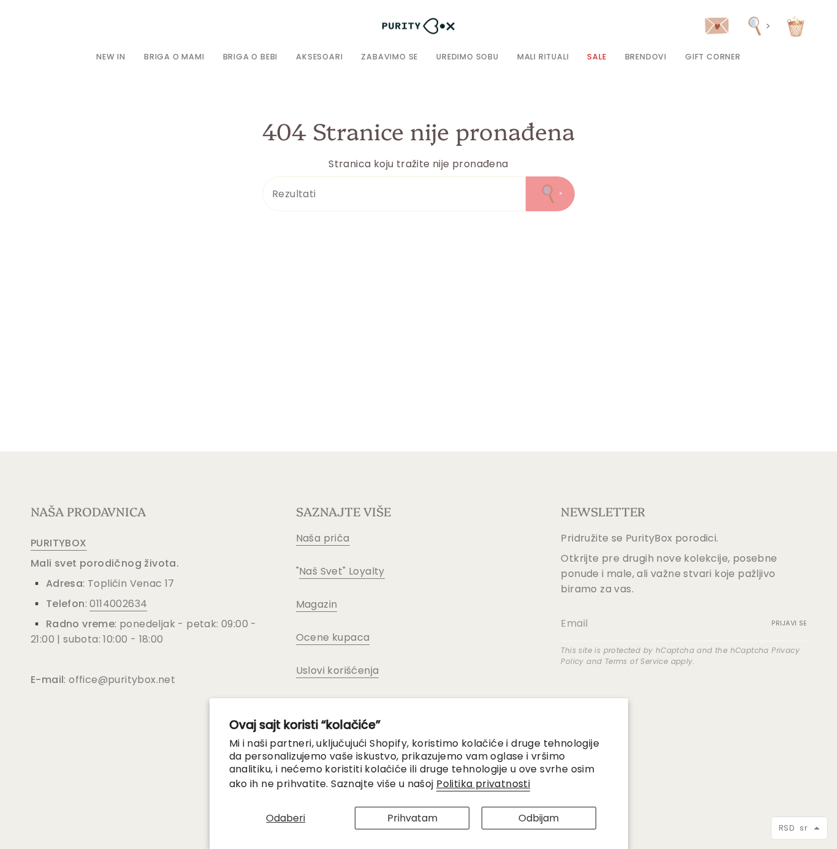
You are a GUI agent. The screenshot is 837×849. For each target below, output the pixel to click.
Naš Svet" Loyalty (342, 571)
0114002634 (118, 604)
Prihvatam (412, 818)
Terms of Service (636, 661)
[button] (174, 56)
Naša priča (323, 538)
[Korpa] (795, 26)
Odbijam (538, 818)
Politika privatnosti (483, 784)
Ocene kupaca (333, 637)
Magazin (317, 604)
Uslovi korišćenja (337, 670)
